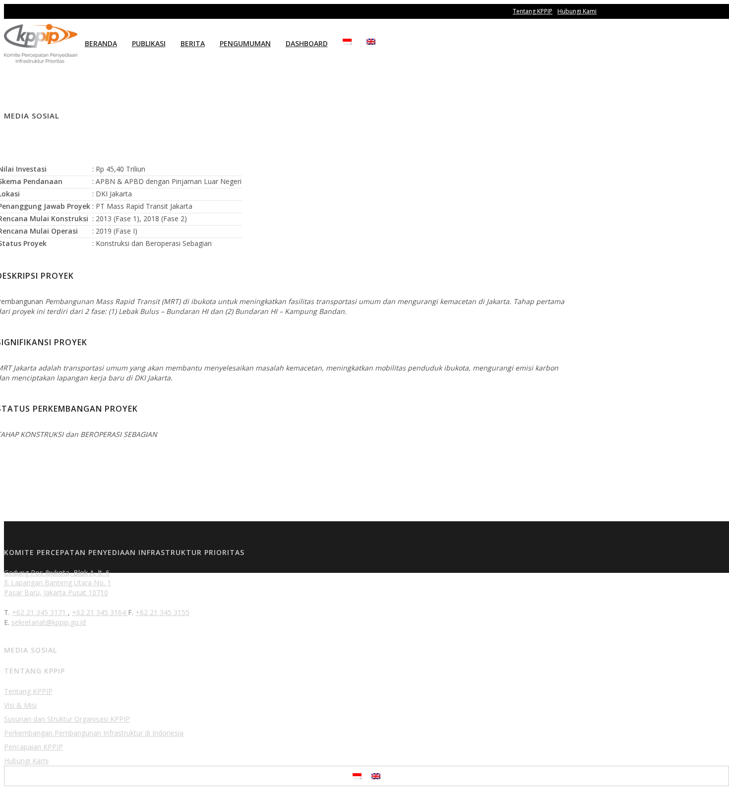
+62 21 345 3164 (100, 612)
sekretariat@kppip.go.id (48, 622)
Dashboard (307, 43)
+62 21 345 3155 (162, 612)
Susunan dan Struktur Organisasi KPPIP (67, 719)
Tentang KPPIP (532, 11)
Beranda (101, 43)
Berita (193, 43)
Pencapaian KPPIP (33, 746)
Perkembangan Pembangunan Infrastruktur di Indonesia (93, 733)
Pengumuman (245, 43)
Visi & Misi (20, 705)
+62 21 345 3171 (40, 612)
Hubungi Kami (577, 11)
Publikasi (149, 43)
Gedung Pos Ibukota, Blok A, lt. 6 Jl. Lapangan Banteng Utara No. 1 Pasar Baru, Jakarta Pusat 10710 (57, 582)
